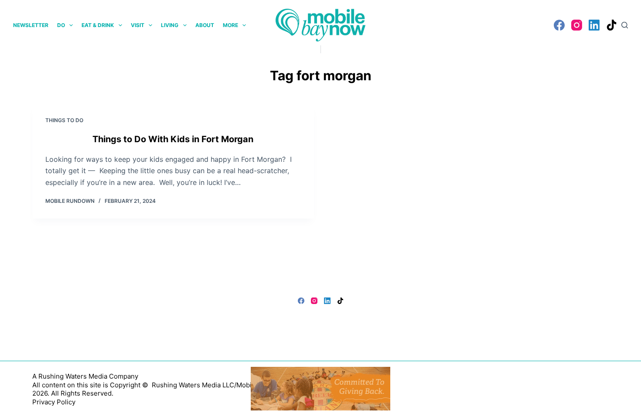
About (204, 25)
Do (61, 25)
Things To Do (64, 120)
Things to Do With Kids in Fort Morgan (172, 139)
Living (169, 25)
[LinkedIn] (594, 25)
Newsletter (30, 25)
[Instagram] (576, 25)
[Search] (624, 25)
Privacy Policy (53, 402)
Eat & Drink (98, 25)
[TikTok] (611, 25)
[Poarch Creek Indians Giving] (320, 387)
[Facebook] (559, 25)
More (230, 25)
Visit (137, 25)
